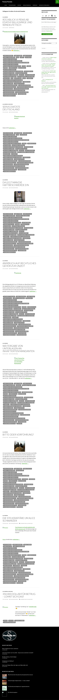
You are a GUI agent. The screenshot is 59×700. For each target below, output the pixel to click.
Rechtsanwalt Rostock (21, 73)
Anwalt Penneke (18, 55)
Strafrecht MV (26, 81)
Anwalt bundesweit (8, 55)
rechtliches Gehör (8, 308)
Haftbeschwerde (26, 222)
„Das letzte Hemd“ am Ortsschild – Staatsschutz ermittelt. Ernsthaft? (48, 65)
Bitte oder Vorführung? (18, 434)
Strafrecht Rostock (19, 83)
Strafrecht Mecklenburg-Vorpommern (12, 81)
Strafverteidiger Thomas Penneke (25, 162)
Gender (29, 66)
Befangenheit (29, 298)
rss (55, 15)
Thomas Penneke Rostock (9, 95)
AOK (17, 134)
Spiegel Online (18, 78)
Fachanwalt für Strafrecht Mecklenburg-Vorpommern (16, 62)
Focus (24, 66)
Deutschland (23, 134)
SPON (24, 78)
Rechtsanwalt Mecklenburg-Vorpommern (13, 71)
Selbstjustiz (6, 78)
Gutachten (25, 479)
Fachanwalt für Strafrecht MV (11, 64)
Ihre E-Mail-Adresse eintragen (49, 22)
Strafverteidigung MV (9, 92)
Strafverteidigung (8, 88)
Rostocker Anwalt (30, 74)
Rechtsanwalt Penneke (9, 73)
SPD (12, 78)
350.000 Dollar (32, 606)
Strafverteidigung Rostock (10, 93)
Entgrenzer (28, 57)
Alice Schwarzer (7, 544)
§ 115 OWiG (19, 423)
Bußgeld (19, 385)
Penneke (12, 27)
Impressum (35, 5)
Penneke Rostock (13, 67)
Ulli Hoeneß (20, 582)
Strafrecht (30, 78)
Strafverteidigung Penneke (22, 92)
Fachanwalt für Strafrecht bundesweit (13, 60)
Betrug (5, 620)
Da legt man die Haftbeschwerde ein (16, 183)
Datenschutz (49, 31)
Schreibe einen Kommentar (26, 523)
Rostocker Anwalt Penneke (10, 76)
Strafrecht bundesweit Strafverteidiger (13, 80)
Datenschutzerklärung (44, 5)
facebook (43, 15)
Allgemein (5, 17)
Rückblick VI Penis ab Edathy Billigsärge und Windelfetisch (17, 22)
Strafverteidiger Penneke (24, 85)
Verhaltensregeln (27, 5)
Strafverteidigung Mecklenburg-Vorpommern (14, 90)
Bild (17, 57)
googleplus (49, 15)
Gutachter (32, 479)
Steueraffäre (16, 565)
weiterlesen (16, 50)
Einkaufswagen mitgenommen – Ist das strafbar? (19, 680)
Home (5, 5)
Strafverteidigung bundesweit (21, 88)
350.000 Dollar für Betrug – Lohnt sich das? (19, 595)
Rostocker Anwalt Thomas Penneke (26, 76)
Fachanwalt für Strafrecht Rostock (12, 66)
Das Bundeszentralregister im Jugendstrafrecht (18, 686)
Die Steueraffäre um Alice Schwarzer (19, 519)
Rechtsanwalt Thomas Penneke (11, 74)
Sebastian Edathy (8, 565)
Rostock (22, 74)
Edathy (22, 57)
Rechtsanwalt (22, 67)
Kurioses (10, 104)
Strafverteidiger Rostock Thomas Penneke (13, 413)
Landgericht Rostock (9, 224)
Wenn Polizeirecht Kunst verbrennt (49, 58)
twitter (46, 15)
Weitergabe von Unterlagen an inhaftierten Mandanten (18, 348)
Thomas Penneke (7, 2)
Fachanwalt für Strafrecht (10, 59)
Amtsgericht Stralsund (9, 296)
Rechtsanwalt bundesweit (10, 69)
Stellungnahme (7, 317)
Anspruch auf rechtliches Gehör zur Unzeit (19, 264)
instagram (52, 15)
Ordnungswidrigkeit (27, 392)
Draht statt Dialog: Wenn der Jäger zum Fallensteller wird (49, 72)
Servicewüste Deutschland (11, 108)
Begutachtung (20, 470)
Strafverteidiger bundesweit (10, 85)
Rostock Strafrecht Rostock (10, 233)
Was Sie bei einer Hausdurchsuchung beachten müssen (20, 674)
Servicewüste (7, 153)
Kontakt (19, 5)
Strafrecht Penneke (8, 83)
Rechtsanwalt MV (29, 71)
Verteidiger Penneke (21, 334)
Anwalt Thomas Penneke (9, 57)
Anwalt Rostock (27, 55)
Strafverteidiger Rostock (10, 162)
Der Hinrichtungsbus (12, 692)
